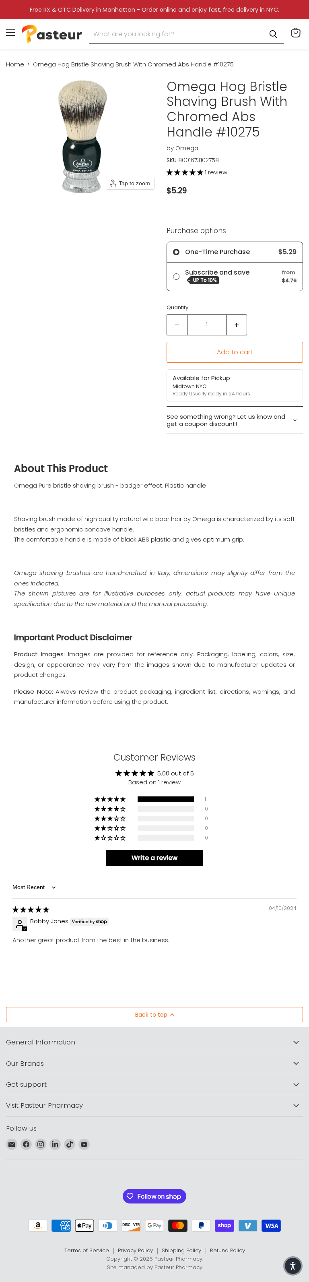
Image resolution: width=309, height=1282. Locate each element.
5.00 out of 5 (175, 773)
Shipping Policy (181, 1250)
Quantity (177, 307)
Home (15, 64)
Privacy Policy (135, 1250)
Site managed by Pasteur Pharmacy (154, 1267)
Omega (186, 148)
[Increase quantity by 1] (237, 324)
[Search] (273, 34)
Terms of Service (86, 1250)
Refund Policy (227, 1250)
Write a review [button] (154, 857)
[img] (30, 909)
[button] (186, 172)
